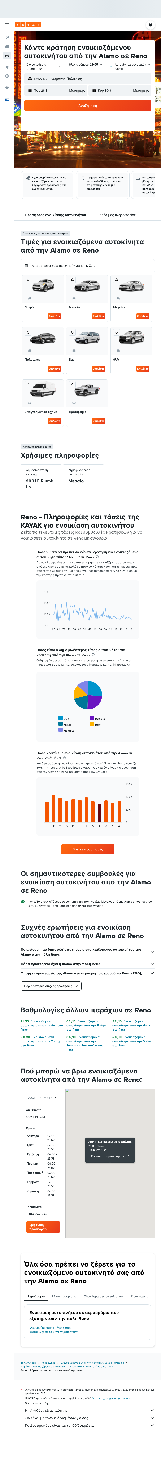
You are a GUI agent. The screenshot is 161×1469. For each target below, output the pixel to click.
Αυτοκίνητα (49, 1362)
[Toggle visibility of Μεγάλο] (66, 730)
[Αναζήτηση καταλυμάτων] (7, 46)
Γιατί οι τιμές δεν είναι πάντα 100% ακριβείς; (59, 1425)
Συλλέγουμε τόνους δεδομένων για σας (56, 1418)
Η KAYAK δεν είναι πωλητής (46, 1410)
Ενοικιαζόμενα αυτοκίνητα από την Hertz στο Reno (131, 1025)
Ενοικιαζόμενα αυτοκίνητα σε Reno (91, 1366)
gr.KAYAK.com (28, 1362)
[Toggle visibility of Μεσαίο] (97, 718)
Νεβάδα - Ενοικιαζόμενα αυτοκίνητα (43, 1366)
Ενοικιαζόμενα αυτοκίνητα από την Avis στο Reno (42, 1025)
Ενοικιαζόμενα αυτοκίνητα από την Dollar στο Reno (131, 1041)
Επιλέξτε (54, 316)
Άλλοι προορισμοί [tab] (64, 1296)
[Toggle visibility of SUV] (63, 718)
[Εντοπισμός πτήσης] (7, 76)
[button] (7, 25)
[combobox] (43, 66)
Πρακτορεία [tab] (139, 1296)
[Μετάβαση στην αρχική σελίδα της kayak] (28, 24)
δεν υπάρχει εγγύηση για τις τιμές (112, 1398)
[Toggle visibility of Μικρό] (64, 724)
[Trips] (7, 88)
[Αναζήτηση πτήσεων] (7, 38)
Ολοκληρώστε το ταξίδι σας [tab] (104, 1296)
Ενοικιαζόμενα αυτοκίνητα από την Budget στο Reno (86, 1025)
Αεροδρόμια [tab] (36, 1296)
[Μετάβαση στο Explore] (7, 67)
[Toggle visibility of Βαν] (95, 724)
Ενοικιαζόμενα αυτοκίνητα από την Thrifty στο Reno (40, 1041)
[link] (88, 849)
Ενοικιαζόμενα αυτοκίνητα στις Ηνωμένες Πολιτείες (92, 1362)
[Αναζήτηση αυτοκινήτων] (7, 55)
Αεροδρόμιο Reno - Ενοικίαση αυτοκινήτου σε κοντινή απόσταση (54, 1330)
